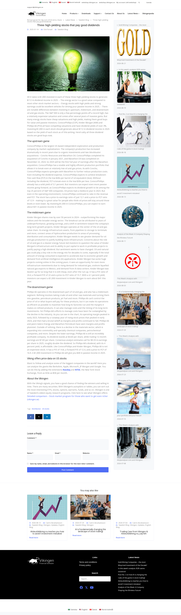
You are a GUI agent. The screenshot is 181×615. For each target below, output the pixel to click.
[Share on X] (38, 416)
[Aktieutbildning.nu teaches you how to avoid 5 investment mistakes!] (47, 507)
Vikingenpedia (148, 13)
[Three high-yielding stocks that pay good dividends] (68, 63)
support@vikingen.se (35, 7)
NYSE (77, 369)
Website (86, 453)
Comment (31, 438)
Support (97, 13)
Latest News (133, 13)
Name (30, 453)
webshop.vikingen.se (90, 2)
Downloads (86, 13)
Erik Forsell (48, 29)
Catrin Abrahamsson (54, 523)
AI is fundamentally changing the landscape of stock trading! (90, 530)
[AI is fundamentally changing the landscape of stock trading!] (90, 507)
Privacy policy (85, 565)
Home (64, 13)
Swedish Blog (63, 29)
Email (57, 453)
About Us (121, 13)
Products (73, 13)
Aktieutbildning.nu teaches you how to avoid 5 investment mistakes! (47, 532)
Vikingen (46, 525)
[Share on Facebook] (30, 416)
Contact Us (109, 13)
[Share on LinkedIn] (47, 416)
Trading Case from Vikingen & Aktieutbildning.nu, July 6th (134, 532)
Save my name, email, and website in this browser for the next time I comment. (62, 464)
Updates (54, 525)
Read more (33, 537)
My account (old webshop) (126, 2)
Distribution (36, 409)
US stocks (45, 409)
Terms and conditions (88, 562)
